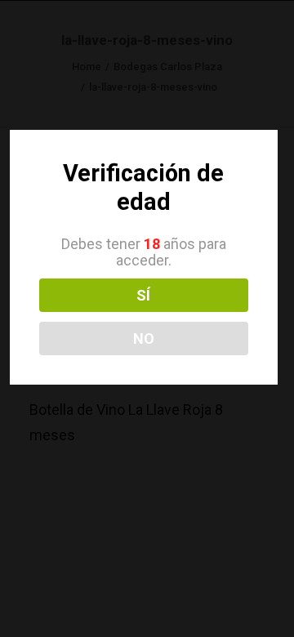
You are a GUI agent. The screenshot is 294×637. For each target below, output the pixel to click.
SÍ (143, 295)
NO (143, 338)
